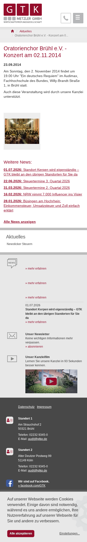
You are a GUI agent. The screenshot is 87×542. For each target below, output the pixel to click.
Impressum (44, 407)
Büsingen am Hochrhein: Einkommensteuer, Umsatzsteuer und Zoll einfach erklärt (42, 205)
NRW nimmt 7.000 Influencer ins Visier (43, 194)
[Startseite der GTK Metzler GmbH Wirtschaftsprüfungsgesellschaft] (12, 31)
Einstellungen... (69, 533)
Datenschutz (26, 407)
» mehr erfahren (35, 268)
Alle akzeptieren (21, 533)
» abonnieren (34, 346)
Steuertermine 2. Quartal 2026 (37, 188)
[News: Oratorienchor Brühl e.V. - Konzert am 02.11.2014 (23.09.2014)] (22, 131)
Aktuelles (15, 236)
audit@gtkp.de (37, 439)
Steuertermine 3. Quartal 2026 (37, 181)
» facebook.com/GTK (31, 485)
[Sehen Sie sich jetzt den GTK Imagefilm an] (54, 381)
